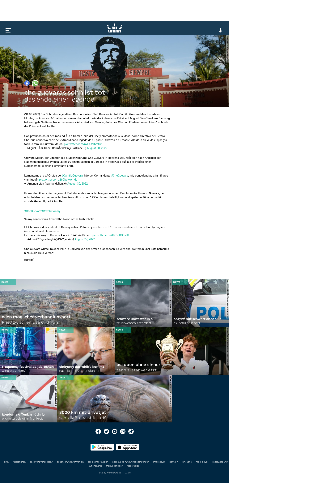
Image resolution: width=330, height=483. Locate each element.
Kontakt (174, 461)
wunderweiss (114, 472)
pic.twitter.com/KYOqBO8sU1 (110, 235)
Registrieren (19, 461)
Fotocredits (133, 465)
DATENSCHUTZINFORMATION (70, 461)
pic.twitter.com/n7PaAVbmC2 (83, 144)
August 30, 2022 (97, 148)
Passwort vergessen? (41, 461)
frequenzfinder (114, 465)
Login (6, 461)
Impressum (159, 461)
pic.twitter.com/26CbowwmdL (58, 179)
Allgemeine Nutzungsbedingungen (131, 461)
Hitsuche (187, 461)
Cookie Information (98, 461)
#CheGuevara (119, 175)
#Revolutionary (50, 211)
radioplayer (202, 461)
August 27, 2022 (85, 239)
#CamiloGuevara (72, 175)
